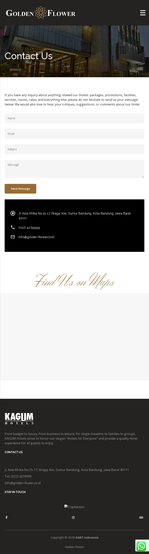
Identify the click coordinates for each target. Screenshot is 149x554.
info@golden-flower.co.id (36, 237)
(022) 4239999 (29, 227)
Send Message (20, 188)
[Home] (41, 12)
